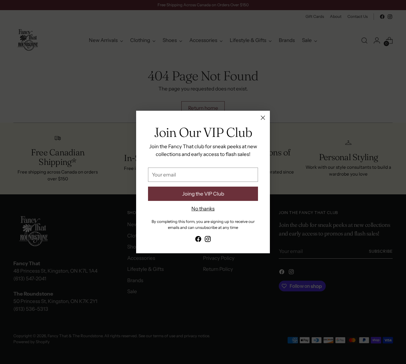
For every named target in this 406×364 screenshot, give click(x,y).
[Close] (262, 117)
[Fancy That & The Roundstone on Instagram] (207, 240)
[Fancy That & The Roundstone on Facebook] (198, 240)
